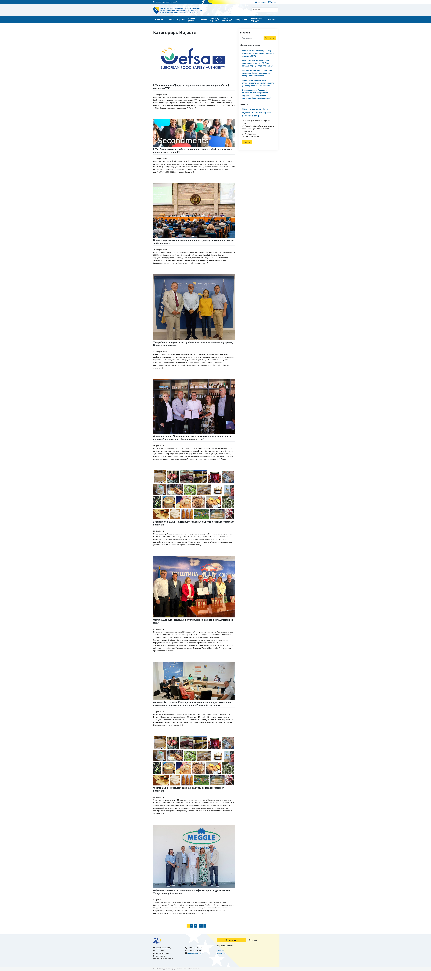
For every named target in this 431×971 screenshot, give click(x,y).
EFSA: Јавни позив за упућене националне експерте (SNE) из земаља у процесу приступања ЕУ (257, 63)
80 (201, 926)
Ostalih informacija (252, 137)
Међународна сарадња (257, 19)
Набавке (271, 19)
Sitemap (220, 950)
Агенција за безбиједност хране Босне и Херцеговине (179, 969)
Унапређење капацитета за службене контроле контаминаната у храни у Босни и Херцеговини (258, 83)
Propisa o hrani (250, 134)
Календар (261, 2)
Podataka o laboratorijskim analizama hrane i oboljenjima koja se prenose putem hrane (258, 129)
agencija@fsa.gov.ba (195, 953)
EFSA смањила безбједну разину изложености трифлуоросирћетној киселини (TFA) (258, 53)
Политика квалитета (226, 19)
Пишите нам (231, 940)
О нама (170, 19)
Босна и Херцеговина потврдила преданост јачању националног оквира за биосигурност (257, 73)
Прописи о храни (214, 19)
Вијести (180, 19)
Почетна (159, 19)
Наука (203, 19)
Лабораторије (241, 19)
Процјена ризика (192, 19)
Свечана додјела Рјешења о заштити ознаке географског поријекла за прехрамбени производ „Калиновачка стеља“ (192, 437)
